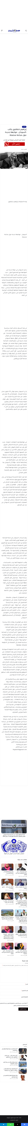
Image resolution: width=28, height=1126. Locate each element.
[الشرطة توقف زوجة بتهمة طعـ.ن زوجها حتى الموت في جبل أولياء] (23, 1071)
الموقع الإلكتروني (24, 997)
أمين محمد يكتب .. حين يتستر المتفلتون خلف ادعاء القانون (21, 873)
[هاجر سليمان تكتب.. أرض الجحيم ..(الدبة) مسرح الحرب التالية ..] (7, 946)
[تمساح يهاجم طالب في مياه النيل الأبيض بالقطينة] (23, 1064)
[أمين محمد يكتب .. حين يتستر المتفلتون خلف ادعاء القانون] (21, 867)
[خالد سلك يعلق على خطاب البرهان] (21, 882)
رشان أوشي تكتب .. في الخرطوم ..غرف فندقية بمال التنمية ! (21, 952)
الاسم (26, 984)
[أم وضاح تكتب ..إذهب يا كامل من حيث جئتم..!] (7, 896)
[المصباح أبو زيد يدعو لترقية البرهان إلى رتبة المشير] (23, 1051)
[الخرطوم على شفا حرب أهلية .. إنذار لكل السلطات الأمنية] (7, 912)
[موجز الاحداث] (14, 30)
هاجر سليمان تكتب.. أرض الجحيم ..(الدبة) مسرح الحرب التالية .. (7, 952)
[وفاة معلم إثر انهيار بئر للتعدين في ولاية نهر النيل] (23, 1077)
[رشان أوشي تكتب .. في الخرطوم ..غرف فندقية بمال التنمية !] (21, 946)
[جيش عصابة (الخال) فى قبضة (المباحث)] (7, 867)
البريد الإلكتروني (24, 990)
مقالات (24, 126)
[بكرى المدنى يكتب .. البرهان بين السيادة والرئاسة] (21, 929)
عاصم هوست (12, 1120)
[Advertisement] (14, 14)
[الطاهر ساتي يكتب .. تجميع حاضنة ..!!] (7, 882)
